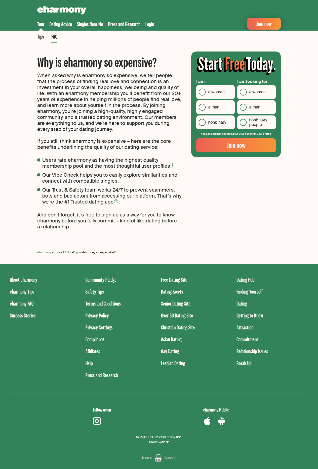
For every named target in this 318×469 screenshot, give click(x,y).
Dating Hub (245, 279)
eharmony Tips (22, 291)
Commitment (247, 339)
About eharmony (23, 279)
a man (213, 107)
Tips (40, 36)
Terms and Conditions (103, 303)
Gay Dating (170, 351)
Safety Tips (94, 291)
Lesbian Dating (173, 363)
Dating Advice (60, 24)
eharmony (44, 252)
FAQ (54, 36)
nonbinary (217, 122)
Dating (242, 303)
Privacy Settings (99, 327)
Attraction (245, 327)
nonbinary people (258, 122)
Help (89, 363)
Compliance (94, 339)
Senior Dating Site (176, 303)
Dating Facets (172, 291)
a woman (216, 92)
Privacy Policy (97, 315)
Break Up (244, 363)
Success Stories (23, 315)
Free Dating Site (174, 279)
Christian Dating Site (178, 327)
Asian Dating (171, 339)
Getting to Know (250, 315)
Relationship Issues (252, 351)
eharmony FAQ (22, 303)
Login (149, 24)
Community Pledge (101, 279)
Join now (264, 23)
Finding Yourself (250, 291)
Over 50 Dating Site (177, 315)
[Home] (61, 11)
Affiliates (92, 351)
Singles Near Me (90, 24)
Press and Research (124, 24)
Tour (40, 24)
